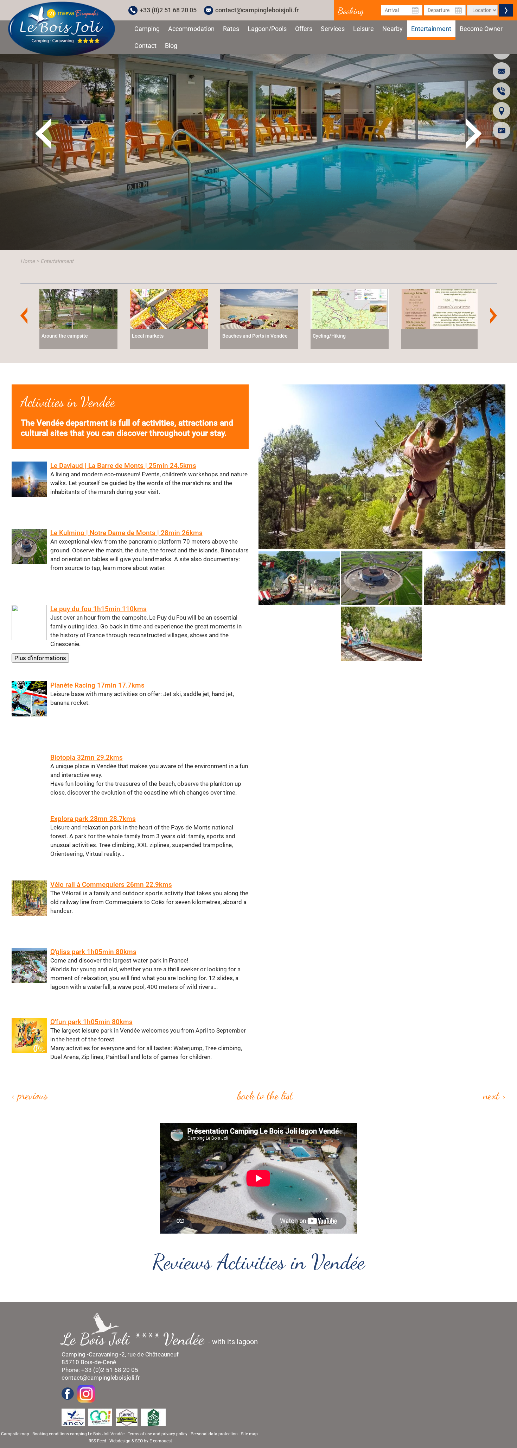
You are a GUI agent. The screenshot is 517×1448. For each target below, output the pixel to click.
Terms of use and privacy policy (157, 1433)
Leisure (363, 28)
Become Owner (481, 28)
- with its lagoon (163, 1339)
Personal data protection (214, 1433)
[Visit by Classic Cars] (445, 308)
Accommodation (191, 28)
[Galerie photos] (501, 130)
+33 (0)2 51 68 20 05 (168, 10)
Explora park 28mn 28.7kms (93, 819)
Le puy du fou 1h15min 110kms (98, 609)
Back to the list (265, 1095)
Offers (303, 28)
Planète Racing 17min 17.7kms (97, 685)
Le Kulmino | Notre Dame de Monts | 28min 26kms (126, 533)
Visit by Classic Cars (430, 336)
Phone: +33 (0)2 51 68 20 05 (100, 1369)
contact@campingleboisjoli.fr (257, 10)
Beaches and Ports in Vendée (170, 336)
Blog (171, 45)
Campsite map (15, 1433)
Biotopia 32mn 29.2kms (86, 757)
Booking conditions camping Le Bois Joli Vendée (78, 1433)
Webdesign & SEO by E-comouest (140, 1440)
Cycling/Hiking (244, 336)
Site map (249, 1433)
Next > (494, 1095)
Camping (147, 28)
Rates (231, 28)
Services (333, 28)
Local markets (62, 336)
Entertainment (431, 28)
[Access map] (501, 110)
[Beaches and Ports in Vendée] (174, 308)
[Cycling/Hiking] (264, 308)
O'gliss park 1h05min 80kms (93, 952)
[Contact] (501, 71)
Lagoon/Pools (267, 28)
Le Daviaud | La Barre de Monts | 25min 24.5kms (123, 466)
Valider (506, 10)
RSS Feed (97, 1440)
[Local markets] (84, 308)
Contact (145, 45)
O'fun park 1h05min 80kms (91, 1022)
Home (27, 261)
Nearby (392, 28)
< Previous (29, 1095)
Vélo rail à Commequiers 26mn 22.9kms (111, 884)
